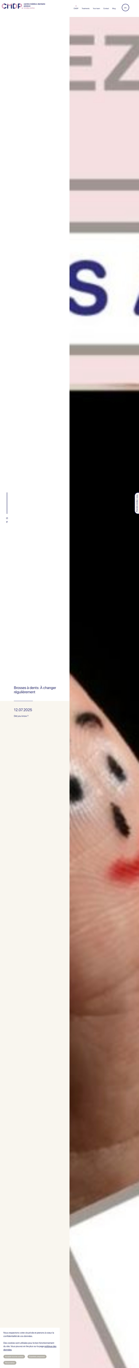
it (125, 13)
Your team (96, 8)
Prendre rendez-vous (137, 503)
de (125, 8)
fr (125, 2)
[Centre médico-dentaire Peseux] (23, 6)
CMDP (76, 8)
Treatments (85, 8)
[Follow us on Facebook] (7, 522)
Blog (114, 8)
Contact (106, 8)
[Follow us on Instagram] (7, 518)
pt (125, 18)
